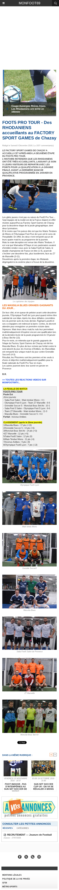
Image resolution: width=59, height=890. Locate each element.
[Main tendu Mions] (29, 492)
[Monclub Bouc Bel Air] (29, 701)
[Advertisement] (28, 37)
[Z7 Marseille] (29, 659)
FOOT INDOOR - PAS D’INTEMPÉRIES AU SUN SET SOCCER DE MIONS (15, 786)
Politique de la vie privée (16, 879)
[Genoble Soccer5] (29, 534)
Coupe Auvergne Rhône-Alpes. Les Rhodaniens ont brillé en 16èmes (27, 109)
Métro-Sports (9, 887)
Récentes (8, 828)
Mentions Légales (12, 875)
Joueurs (6, 838)
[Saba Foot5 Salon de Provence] (29, 618)
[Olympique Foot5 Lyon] (29, 451)
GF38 (4, 883)
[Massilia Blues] (29, 576)
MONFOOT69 (29, 3)
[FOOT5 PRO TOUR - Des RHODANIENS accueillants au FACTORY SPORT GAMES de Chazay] (29, 180)
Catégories (23, 828)
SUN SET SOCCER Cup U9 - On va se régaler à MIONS (43, 786)
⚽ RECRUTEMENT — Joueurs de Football (27, 834)
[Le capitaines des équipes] (29, 267)
